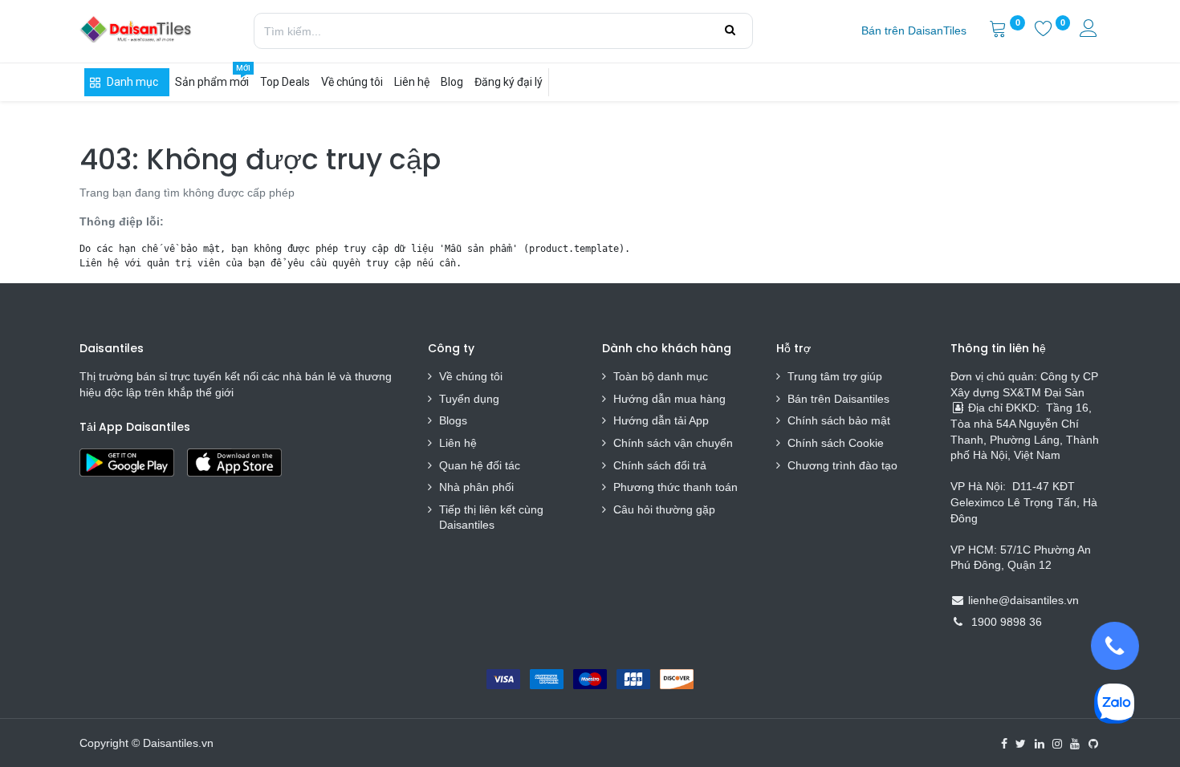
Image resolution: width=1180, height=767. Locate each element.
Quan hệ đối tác (479, 465)
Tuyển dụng (469, 398)
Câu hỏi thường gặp (664, 509)
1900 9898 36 (1006, 621)
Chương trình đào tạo (844, 465)
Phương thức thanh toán (675, 487)
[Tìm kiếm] (730, 30)
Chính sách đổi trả (659, 465)
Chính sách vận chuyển (673, 442)
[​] (1004, 743)
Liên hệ (458, 442)
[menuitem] (913, 31)
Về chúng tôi (471, 376)
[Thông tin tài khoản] (1090, 30)
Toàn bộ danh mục (660, 376)
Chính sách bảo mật (838, 420)
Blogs (453, 420)
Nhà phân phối (476, 487)
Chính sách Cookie (835, 442)
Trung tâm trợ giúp (834, 376)
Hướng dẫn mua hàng (669, 398)
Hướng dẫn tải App (661, 420)
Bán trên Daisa (825, 398)
